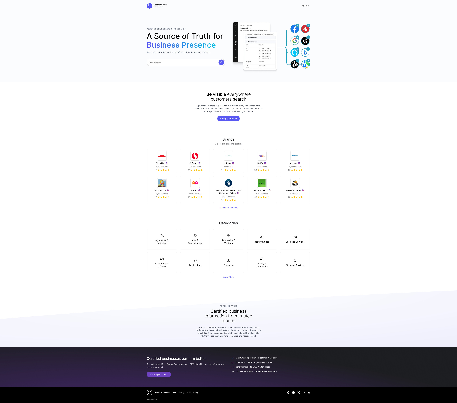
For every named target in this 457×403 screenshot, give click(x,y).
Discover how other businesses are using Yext (256, 371)
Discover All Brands (228, 207)
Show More (228, 277)
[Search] (221, 62)
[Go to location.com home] (157, 6)
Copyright (182, 392)
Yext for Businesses (162, 392)
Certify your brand (228, 118)
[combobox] (186, 62)
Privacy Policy (192, 392)
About (173, 392)
